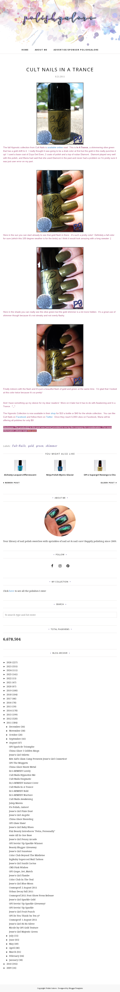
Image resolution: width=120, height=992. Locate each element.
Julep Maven (16, 803)
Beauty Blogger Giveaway (23, 847)
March (12, 951)
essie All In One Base (20, 835)
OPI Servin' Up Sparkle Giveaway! (27, 903)
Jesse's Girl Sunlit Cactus (22, 863)
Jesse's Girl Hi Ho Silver (22, 923)
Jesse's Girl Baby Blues (21, 827)
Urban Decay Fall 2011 (21, 891)
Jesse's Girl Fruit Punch (22, 911)
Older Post (108, 482)
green (39, 446)
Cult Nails (19, 446)
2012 (9, 718)
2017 (9, 698)
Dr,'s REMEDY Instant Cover (23, 782)
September (15, 738)
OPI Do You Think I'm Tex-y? (24, 915)
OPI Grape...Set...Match (21, 871)
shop (53, 413)
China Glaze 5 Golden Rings (24, 750)
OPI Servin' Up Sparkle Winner (26, 843)
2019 (9, 690)
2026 (9, 662)
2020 (9, 686)
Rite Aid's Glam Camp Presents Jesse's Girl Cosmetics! (38, 758)
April (12, 947)
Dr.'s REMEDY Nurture (21, 795)
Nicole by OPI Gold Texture (23, 927)
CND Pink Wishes (18, 867)
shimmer (51, 446)
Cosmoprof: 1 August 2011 (23, 919)
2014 (9, 710)
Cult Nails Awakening (21, 799)
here (11, 590)
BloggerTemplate (76, 988)
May (11, 943)
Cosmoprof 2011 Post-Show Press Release (31, 895)
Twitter (49, 417)
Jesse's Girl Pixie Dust (21, 811)
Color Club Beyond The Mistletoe (27, 855)
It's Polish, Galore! (19, 807)
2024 (9, 670)
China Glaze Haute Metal (22, 766)
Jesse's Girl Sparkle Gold (22, 899)
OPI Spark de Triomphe (21, 746)
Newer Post (12, 482)
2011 (9, 722)
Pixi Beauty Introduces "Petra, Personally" (32, 831)
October (13, 734)
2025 (9, 666)
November (14, 730)
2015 (9, 706)
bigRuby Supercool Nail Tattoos (26, 859)
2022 (9, 678)
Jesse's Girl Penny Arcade (23, 839)
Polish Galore (51, 988)
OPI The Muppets (18, 762)
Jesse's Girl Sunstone (20, 851)
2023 (9, 674)
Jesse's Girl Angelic (19, 815)
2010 (9, 963)
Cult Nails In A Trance (21, 786)
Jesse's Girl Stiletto (19, 754)
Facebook (21, 417)
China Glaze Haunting (21, 819)
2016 (9, 702)
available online (55, 147)
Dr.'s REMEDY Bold (18, 790)
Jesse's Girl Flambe (19, 875)
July (11, 935)
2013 (9, 714)
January (13, 959)
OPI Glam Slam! (17, 823)
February (14, 955)
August (13, 742)
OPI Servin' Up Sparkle (21, 907)
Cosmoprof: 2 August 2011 (23, 887)
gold (31, 446)
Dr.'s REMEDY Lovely (20, 770)
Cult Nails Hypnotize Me (22, 774)
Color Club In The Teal (21, 879)
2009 (9, 967)
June (11, 939)
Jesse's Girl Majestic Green (23, 931)
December (14, 726)
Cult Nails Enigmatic (20, 778)
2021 (9, 682)
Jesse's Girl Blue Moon (21, 883)
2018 (9, 694)
